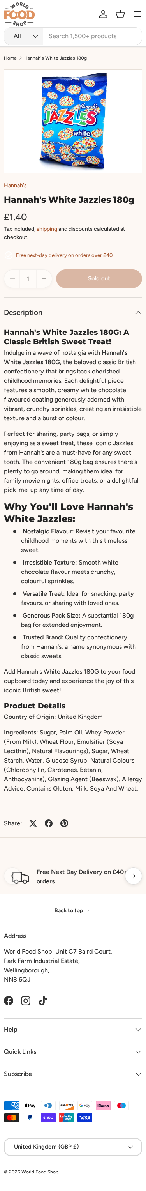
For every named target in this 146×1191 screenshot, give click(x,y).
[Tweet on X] (33, 823)
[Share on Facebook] (48, 823)
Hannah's (15, 185)
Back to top (69, 910)
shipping (47, 229)
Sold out (99, 278)
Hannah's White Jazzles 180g (55, 58)
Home (10, 58)
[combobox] (73, 36)
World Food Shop (39, 1172)
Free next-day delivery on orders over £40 (64, 255)
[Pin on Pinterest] (64, 823)
